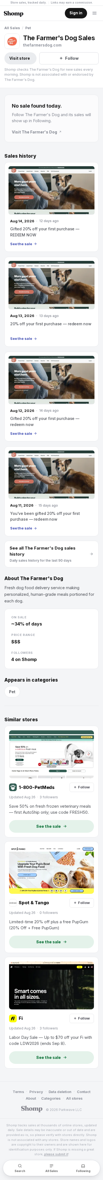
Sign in (75, 13)
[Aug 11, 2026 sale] (51, 491)
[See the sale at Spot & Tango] (51, 897)
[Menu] (94, 13)
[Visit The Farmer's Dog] (12, 41)
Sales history (20, 156)
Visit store (19, 58)
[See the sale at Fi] (51, 1012)
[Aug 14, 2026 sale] (51, 207)
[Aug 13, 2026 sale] (51, 301)
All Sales (12, 28)
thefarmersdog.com (42, 45)
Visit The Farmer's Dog (34, 132)
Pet (28, 28)
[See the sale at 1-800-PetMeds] (51, 781)
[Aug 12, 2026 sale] (51, 396)
